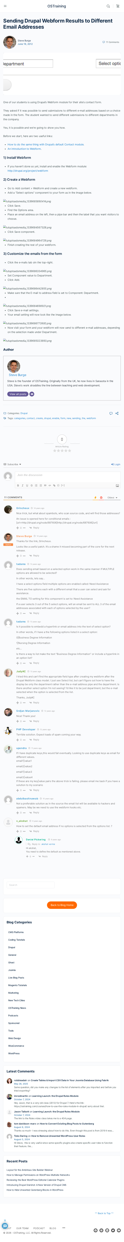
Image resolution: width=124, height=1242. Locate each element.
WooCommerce (16, 1045)
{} (58, 485)
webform (91, 418)
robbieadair (20, 1080)
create (39, 418)
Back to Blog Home (62, 905)
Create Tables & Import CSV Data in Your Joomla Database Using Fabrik (70, 1080)
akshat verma (48, 844)
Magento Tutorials (17, 985)
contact (31, 418)
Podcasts (13, 1015)
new (69, 418)
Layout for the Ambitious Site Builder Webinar (30, 1170)
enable (55, 418)
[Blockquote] (45, 485)
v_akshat (22, 820)
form (63, 418)
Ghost (11, 962)
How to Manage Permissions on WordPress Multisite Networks (38, 1175)
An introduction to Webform (24, 148)
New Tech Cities (16, 1000)
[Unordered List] (40, 485)
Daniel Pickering (36, 839)
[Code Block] (49, 485)
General (12, 955)
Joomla (12, 970)
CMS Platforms (16, 932)
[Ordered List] (36, 485)
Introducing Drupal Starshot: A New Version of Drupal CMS (36, 1184)
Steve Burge (24, 40)
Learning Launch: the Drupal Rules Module (55, 1096)
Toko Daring (20, 1135)
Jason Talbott (21, 1111)
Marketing (13, 992)
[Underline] (27, 485)
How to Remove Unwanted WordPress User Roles (58, 1135)
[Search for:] (31, 885)
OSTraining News (17, 1008)
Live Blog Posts (16, 977)
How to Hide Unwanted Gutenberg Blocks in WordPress (35, 1189)
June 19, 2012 (25, 44)
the (83, 418)
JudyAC (21, 671)
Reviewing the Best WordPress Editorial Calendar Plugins (35, 1179)
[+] (63, 485)
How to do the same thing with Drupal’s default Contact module (45, 144)
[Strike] (31, 485)
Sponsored (14, 1023)
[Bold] (18, 485)
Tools (11, 1030)
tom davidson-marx (25, 1123)
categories (19, 418)
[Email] (31, 394)
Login (117, 464)
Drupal (24, 413)
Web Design (14, 1038)
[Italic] (22, 485)
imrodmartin (21, 1096)
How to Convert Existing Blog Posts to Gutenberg (67, 1123)
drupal (47, 418)
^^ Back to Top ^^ (104, 1213)
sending (76, 418)
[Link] (54, 485)
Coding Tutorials (16, 939)
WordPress (14, 1053)
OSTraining (56, 6)
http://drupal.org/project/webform (28, 170)
